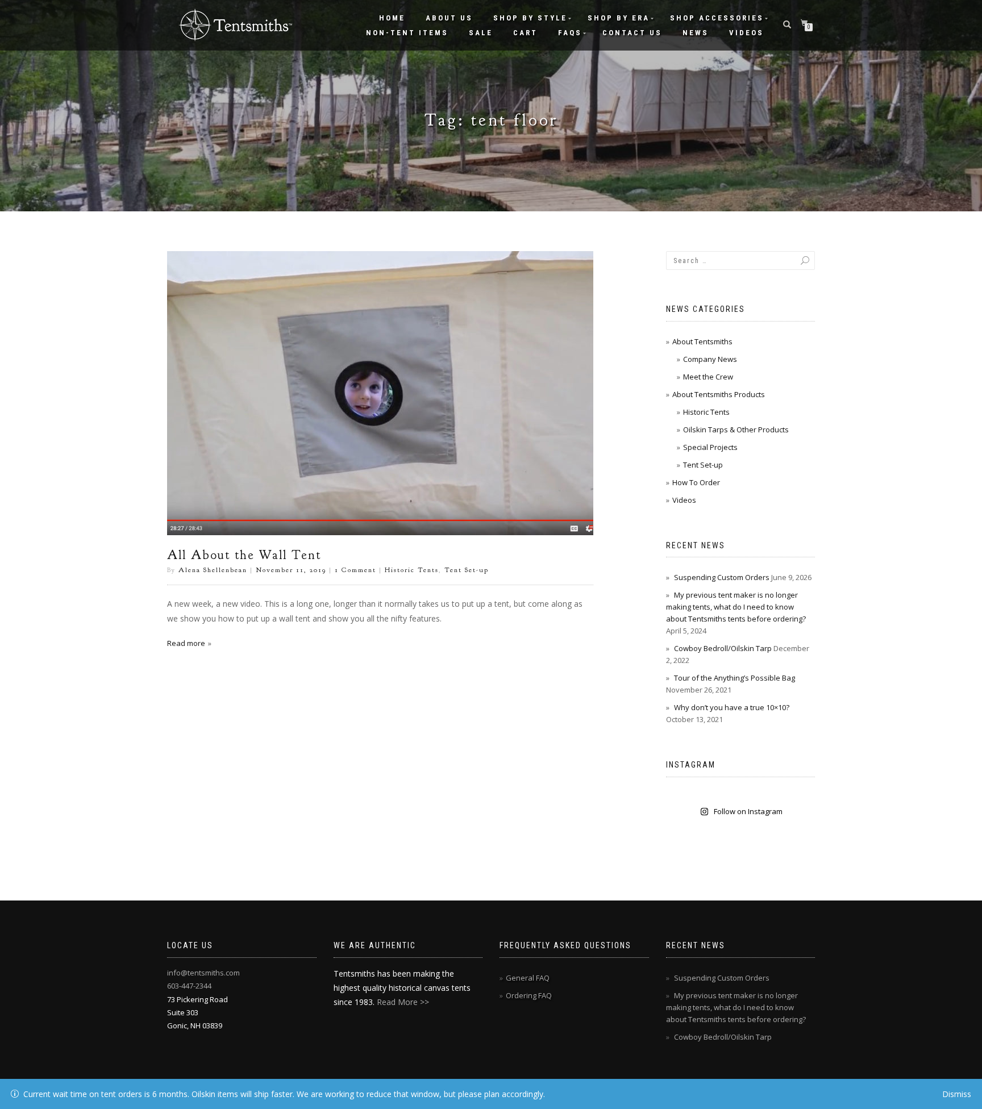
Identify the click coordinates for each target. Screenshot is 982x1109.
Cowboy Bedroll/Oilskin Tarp (723, 648)
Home (392, 18)
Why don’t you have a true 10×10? (731, 707)
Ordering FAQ (529, 995)
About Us (449, 18)
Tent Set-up (466, 569)
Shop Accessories (717, 18)
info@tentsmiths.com (203, 973)
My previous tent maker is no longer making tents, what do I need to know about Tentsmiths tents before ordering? (736, 607)
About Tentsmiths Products (718, 394)
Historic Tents (412, 569)
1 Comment (355, 569)
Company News (710, 359)
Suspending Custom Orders (721, 577)
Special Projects (710, 447)
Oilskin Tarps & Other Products (736, 429)
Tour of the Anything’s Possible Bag (734, 678)
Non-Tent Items (407, 32)
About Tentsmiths (702, 341)
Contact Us (632, 32)
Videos (746, 32)
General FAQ (528, 978)
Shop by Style (530, 18)
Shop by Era (619, 18)
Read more (186, 643)
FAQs (570, 32)
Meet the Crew (708, 377)
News (696, 32)
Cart (525, 32)
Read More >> (403, 1002)
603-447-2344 (189, 986)
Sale (481, 32)
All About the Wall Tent (244, 555)
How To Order (696, 482)
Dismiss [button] (956, 1094)
